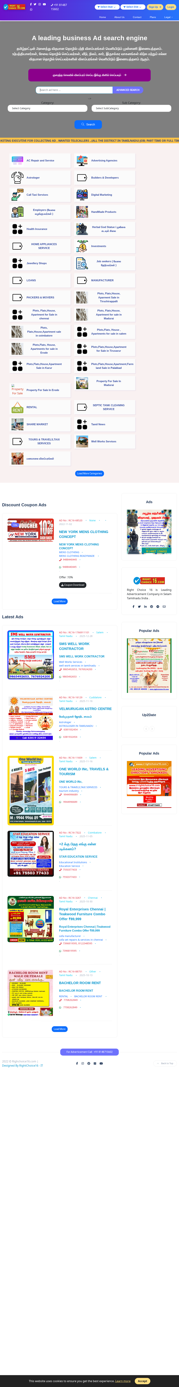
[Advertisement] (89, 1109)
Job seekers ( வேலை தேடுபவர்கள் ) (108, 263)
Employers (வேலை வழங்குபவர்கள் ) (44, 211)
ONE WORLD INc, (70, 781)
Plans (153, 17)
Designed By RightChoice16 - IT (22, 1065)
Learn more (123, 1381)
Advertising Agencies (104, 160)
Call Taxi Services (37, 194)
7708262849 (70, 1000)
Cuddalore (95, 697)
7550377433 (70, 869)
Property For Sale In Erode (43, 390)
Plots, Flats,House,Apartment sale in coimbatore (44, 331)
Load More (60, 601)
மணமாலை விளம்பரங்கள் (40, 458)
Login (170, 7)
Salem (100, 632)
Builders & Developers (105, 177)
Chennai (93, 897)
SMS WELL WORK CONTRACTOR (82, 656)
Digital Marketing (101, 194)
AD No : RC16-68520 (71, 520)
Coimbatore (95, 832)
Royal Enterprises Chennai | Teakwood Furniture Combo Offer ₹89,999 (82, 914)
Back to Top (167, 1063)
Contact (137, 17)
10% (15, 525)
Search (89, 124)
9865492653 (70, 676)
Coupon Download (74, 585)
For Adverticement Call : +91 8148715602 (90, 1052)
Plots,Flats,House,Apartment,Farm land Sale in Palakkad (108, 366)
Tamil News (98, 424)
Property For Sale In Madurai (108, 383)
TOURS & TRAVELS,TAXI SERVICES (44, 441)
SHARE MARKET (37, 424)
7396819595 (70, 950)
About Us (119, 17)
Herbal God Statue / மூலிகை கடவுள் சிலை (109, 229)
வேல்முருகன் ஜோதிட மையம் (75, 716)
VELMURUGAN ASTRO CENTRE (85, 709)
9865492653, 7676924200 (77, 669)
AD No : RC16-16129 (71, 697)
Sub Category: (131, 103)
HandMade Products (103, 211)
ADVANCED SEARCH (127, 90)
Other (93, 971)
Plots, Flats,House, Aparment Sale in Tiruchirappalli (108, 297)
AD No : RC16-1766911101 (74, 632)
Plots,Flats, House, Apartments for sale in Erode (44, 348)
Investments (98, 246)
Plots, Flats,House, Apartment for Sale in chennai (44, 314)
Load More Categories (89, 473)
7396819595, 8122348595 (77, 943)
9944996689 (70, 794)
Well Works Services (103, 441)
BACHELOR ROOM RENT (80, 983)
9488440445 (70, 559)
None (92, 520)
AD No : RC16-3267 (70, 897)
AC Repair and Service (40, 160)
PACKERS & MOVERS (40, 297)
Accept (142, 1381)
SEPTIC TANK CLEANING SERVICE (109, 407)
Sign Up (153, 7)
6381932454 (70, 729)
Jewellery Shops (37, 263)
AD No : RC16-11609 (71, 757)
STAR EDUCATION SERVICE (78, 856)
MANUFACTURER (102, 280)
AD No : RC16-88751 (71, 971)
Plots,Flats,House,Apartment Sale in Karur (44, 366)
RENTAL (32, 407)
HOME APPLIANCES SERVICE (44, 246)
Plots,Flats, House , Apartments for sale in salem (108, 331)
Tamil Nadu (66, 636)
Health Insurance (37, 228)
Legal (167, 17)
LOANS (31, 280)
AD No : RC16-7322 (70, 832)
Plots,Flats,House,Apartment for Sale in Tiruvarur (108, 348)
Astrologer (33, 177)
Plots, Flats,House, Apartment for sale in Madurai (109, 314)
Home (102, 17)
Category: (47, 103)
